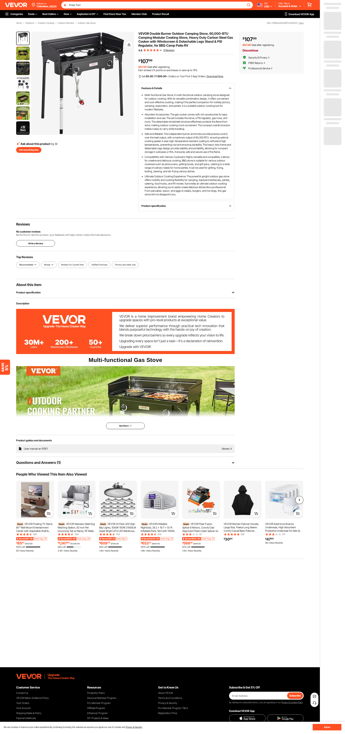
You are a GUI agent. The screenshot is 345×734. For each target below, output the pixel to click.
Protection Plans (96, 692)
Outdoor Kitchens (66, 23)
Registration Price (167, 713)
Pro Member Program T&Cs (173, 708)
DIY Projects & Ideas (98, 718)
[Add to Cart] (49, 513)
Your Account (23, 708)
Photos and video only (125, 264)
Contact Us (22, 692)
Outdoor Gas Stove (87, 23)
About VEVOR (165, 692)
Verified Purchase (99, 264)
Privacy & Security (167, 702)
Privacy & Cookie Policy (292, 702)
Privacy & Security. (134, 727)
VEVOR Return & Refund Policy (32, 697)
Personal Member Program (101, 697)
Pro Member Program (99, 702)
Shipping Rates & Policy (28, 713)
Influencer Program (97, 713)
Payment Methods (26, 718)
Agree (327, 727)
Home (19, 23)
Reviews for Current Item (72, 264)
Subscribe (295, 695)
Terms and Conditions (170, 697)
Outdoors (29, 23)
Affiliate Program (96, 708)
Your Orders (22, 702)
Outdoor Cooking (46, 23)
